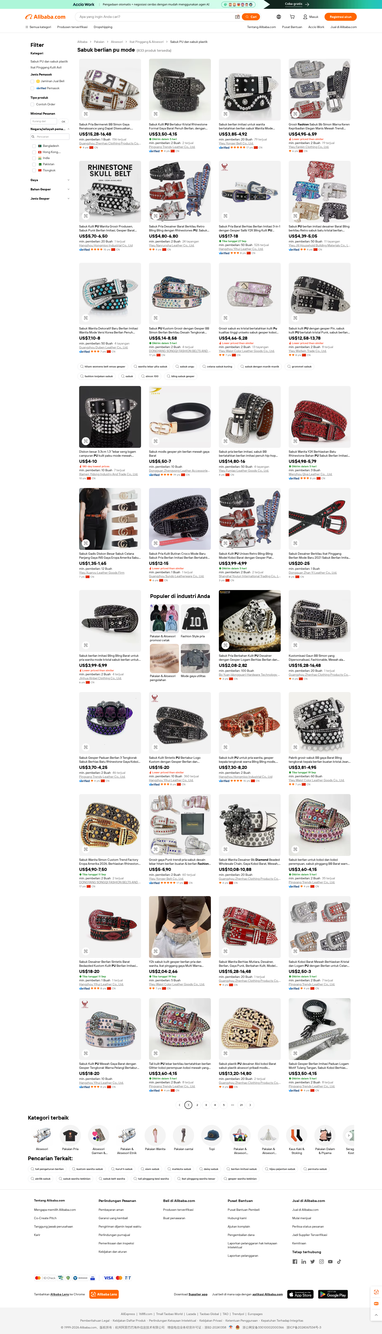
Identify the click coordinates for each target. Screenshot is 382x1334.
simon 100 (152, 376)
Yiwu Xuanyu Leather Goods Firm (101, 572)
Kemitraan (299, 1243)
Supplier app (198, 1294)
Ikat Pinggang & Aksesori (147, 42)
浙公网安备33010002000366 (263, 1327)
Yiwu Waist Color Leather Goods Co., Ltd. (247, 351)
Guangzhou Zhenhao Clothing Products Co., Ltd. (110, 143)
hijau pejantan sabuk (282, 1169)
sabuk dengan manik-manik (262, 366)
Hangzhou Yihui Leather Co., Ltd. (241, 249)
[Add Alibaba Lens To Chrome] (104, 1294)
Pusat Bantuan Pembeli (244, 1209)
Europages (255, 1314)
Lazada (191, 1314)
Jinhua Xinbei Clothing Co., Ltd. (100, 678)
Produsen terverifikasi (178, 1209)
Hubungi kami (237, 1218)
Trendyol (238, 1314)
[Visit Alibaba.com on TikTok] (339, 1261)
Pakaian (99, 42)
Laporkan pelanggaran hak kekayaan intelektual (252, 1245)
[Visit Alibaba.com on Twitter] (312, 1261)
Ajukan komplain (239, 1226)
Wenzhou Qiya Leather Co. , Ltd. (310, 474)
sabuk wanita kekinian (76, 1178)
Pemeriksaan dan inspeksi (116, 1243)
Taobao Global (209, 1314)
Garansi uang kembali (113, 1218)
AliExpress (128, 1314)
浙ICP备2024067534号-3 (303, 1327)
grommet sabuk (301, 366)
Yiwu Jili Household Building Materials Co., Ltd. (320, 245)
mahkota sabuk (181, 1169)
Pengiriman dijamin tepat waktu (120, 1226)
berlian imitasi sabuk (244, 1169)
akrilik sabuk (42, 1178)
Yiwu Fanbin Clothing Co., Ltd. (309, 147)
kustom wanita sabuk (89, 1169)
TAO (225, 1314)
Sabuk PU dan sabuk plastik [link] (189, 42)
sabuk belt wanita (114, 1178)
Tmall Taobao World (169, 1314)
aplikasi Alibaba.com (267, 1294)
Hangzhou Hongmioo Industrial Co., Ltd (106, 245)
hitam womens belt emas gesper (105, 366)
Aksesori (117, 42)
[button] (237, 16)
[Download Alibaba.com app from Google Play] (333, 1294)
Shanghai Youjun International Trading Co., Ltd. (250, 576)
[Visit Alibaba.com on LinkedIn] (303, 1261)
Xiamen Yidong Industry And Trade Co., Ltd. (108, 474)
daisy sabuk (211, 1169)
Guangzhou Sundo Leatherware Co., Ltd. (176, 576)
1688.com (145, 1314)
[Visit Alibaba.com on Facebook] (295, 1261)
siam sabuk (152, 1169)
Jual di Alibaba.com (305, 1209)
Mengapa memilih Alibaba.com (55, 1209)
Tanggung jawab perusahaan (53, 1226)
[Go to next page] (250, 1105)
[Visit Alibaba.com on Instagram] (321, 1261)
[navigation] (50, 574)
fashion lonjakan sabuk (99, 376)
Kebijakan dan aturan (113, 1251)
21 (241, 1105)
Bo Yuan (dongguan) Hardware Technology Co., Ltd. (250, 674)
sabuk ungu (187, 366)
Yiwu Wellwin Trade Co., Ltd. (308, 351)
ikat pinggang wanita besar (198, 1178)
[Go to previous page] (179, 1105)
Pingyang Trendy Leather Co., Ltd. (172, 147)
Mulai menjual (301, 1218)
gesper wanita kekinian (242, 1178)
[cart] (293, 17)
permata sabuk (317, 1169)
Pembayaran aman (111, 1209)
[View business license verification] (231, 1327)
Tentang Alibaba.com (49, 1200)
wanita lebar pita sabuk (152, 366)
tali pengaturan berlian (49, 1169)
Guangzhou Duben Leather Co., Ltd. (103, 347)
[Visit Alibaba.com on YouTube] (330, 1261)
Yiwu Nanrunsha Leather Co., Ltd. (171, 245)
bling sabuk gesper (183, 376)
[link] (376, 1292)
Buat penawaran (174, 1218)
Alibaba (82, 42)
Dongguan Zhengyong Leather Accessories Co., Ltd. (180, 470)
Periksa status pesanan (308, 1226)
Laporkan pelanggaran (243, 1255)
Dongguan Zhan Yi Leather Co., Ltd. (313, 572)
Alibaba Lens (59, 1294)
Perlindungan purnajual (114, 1235)
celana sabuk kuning (219, 366)
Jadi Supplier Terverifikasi (309, 1235)
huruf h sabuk (124, 1169)
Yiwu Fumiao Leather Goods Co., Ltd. (244, 470)
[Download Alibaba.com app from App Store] (300, 1294)
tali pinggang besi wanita (153, 1178)
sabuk (129, 376)
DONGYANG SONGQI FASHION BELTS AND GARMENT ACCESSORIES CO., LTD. (180, 351)
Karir (37, 1235)
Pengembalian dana (241, 1235)
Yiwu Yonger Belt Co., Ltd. (236, 143)
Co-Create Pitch (45, 1218)
